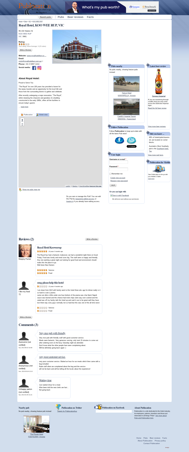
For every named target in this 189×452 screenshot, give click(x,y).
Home (20, 21)
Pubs (61, 16)
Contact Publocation (151, 443)
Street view (43, 115)
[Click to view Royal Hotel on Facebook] (34, 68)
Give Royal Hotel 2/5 (22, 44)
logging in (69, 201)
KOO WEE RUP (38, 21)
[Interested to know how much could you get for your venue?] (112, 12)
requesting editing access (84, 199)
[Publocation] (35, 8)
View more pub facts (155, 155)
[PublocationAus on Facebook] (119, 144)
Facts (90, 16)
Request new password (119, 181)
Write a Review (25, 50)
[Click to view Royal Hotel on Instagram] (39, 68)
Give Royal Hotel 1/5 (20, 44)
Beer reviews (75, 16)
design (167, 447)
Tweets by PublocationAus (67, 411)
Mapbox (75, 186)
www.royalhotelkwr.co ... (36, 56)
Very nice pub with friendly (52, 333)
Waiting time (45, 380)
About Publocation (145, 441)
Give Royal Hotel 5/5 (28, 44)
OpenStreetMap (84, 186)
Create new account (117, 178)
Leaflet (68, 186)
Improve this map (95, 186)
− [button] (22, 124)
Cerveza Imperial (158, 96)
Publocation (28, 115)
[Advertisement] (83, 96)
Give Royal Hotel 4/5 (26, 44)
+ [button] (22, 120)
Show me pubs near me (31, 190)
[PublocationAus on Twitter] (131, 144)
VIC (30, 21)
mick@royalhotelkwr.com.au (31, 61)
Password (113, 166)
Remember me (117, 174)
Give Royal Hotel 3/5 (24, 44)
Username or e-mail (117, 159)
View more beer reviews (157, 126)
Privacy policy (160, 441)
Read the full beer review (157, 108)
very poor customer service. (52, 357)
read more (24, 107)
